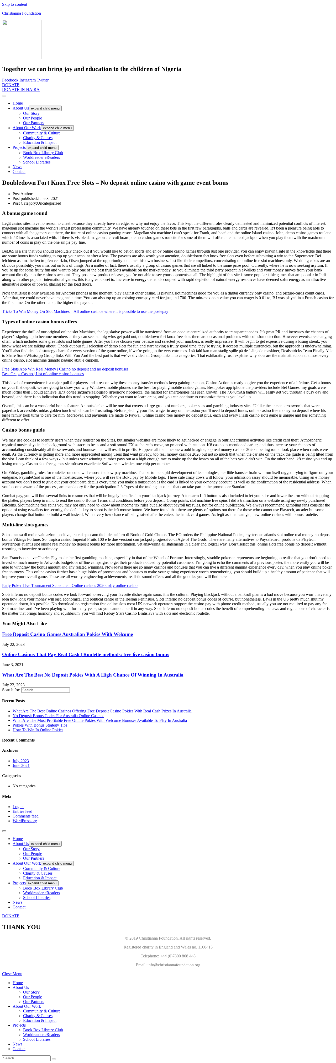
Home (18, 103)
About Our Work (27, 128)
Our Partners (33, 123)
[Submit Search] (54, 1059)
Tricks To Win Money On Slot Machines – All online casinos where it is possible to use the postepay (85, 311)
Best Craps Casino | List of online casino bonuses (43, 374)
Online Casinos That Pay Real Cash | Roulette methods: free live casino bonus (85, 654)
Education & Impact (39, 142)
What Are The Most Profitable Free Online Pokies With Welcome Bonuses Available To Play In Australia (100, 720)
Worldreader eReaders (41, 157)
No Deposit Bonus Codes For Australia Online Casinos (58, 715)
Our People (32, 118)
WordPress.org (25, 821)
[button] (10, 85)
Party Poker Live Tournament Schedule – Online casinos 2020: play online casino (70, 585)
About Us (21, 108)
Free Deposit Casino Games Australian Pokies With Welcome (67, 634)
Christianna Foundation (21, 13)
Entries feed (22, 811)
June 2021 (21, 765)
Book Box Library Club (43, 152)
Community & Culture (41, 133)
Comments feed (26, 816)
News (17, 167)
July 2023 (21, 761)
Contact (19, 171)
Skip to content (14, 4)
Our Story (31, 113)
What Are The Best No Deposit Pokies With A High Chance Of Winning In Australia (92, 675)
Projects (19, 147)
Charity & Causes (37, 137)
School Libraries (36, 162)
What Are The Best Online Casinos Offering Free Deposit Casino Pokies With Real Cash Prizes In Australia (102, 711)
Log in (18, 806)
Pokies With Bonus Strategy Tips (40, 725)
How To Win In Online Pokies (38, 730)
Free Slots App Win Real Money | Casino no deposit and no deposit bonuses (65, 369)
